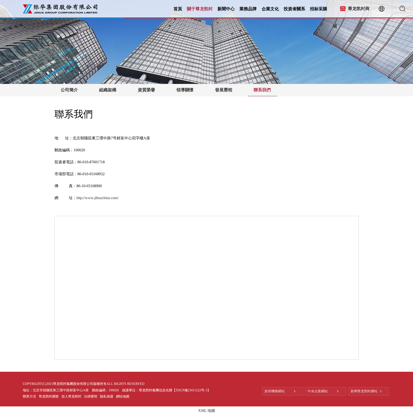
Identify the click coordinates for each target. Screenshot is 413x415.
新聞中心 (226, 8)
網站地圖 (122, 396)
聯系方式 (29, 396)
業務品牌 (248, 8)
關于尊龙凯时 (200, 8)
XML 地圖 (206, 411)
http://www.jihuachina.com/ (97, 198)
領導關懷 (185, 89)
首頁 (178, 8)
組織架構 (107, 89)
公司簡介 (69, 89)
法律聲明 (90, 396)
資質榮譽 (146, 89)
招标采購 (318, 8)
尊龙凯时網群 (49, 396)
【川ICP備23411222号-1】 (191, 390)
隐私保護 (106, 396)
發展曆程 (223, 89)
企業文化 (270, 8)
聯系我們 (262, 89)
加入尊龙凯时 (71, 396)
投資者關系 (294, 8)
